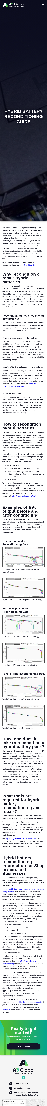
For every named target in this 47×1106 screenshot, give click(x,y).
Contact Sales (23, 1046)
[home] (13, 4)
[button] (43, 4)
